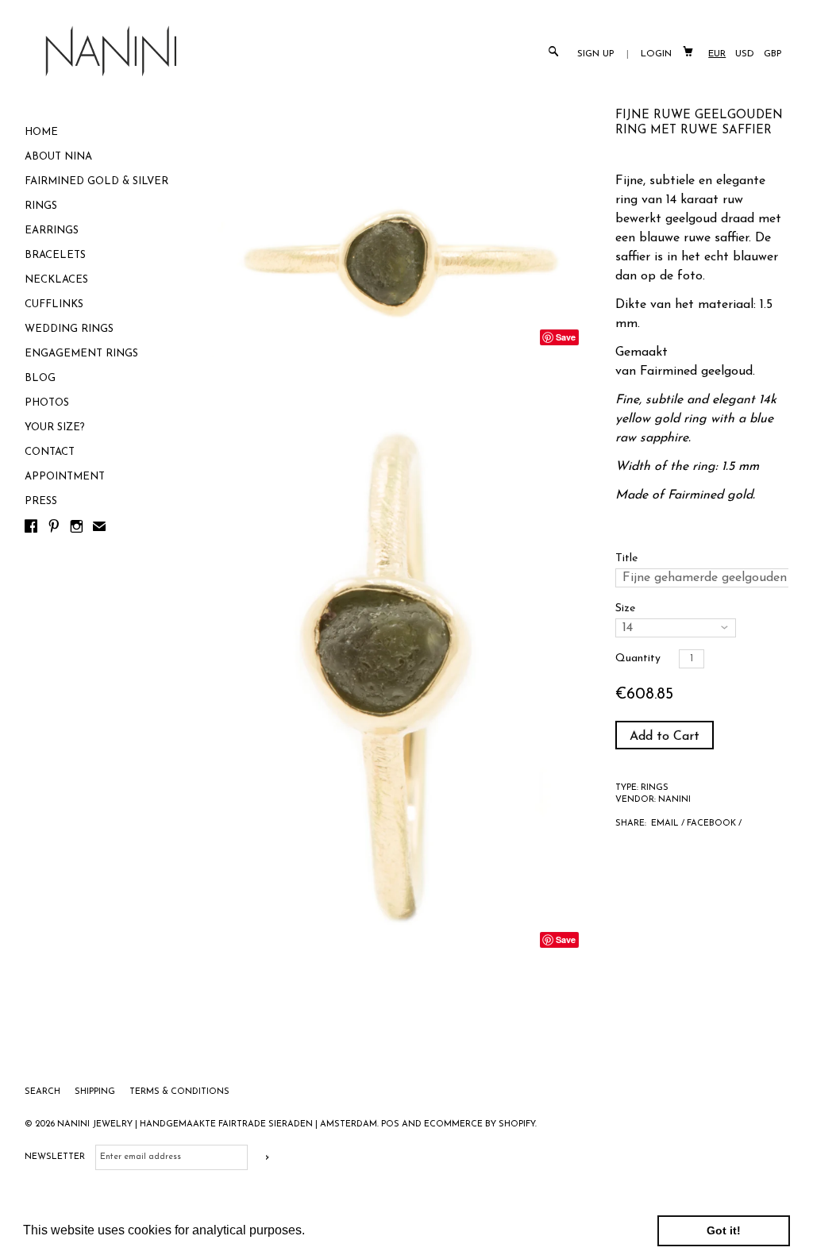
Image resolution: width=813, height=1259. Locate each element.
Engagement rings (81, 353)
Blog (40, 378)
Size (625, 608)
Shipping (96, 1092)
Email (665, 823)
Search (44, 1092)
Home (41, 132)
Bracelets (55, 255)
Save (566, 337)
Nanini (674, 799)
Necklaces (56, 280)
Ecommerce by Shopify (479, 1124)
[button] (310, 1232)
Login (656, 54)
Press (41, 501)
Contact (50, 452)
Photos (47, 403)
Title (626, 558)
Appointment (65, 477)
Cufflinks (54, 304)
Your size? (55, 427)
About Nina (58, 157)
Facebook (711, 823)
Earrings (52, 230)
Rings (41, 206)
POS (390, 1124)
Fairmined (668, 371)
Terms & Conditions (179, 1092)
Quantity (638, 658)
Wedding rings (69, 329)
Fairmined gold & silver (96, 181)
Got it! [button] (724, 1230)
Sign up (596, 54)
